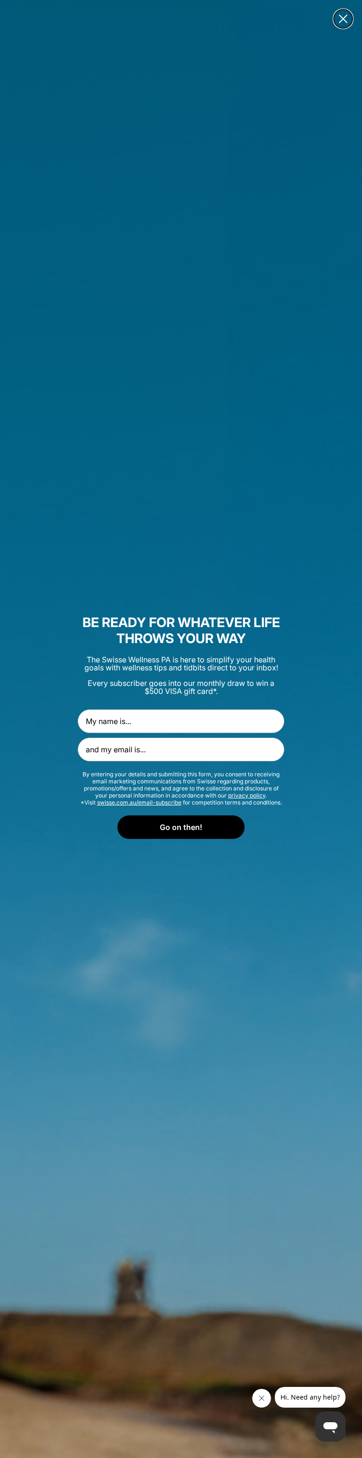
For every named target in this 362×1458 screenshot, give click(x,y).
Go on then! (181, 827)
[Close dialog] (343, 18)
